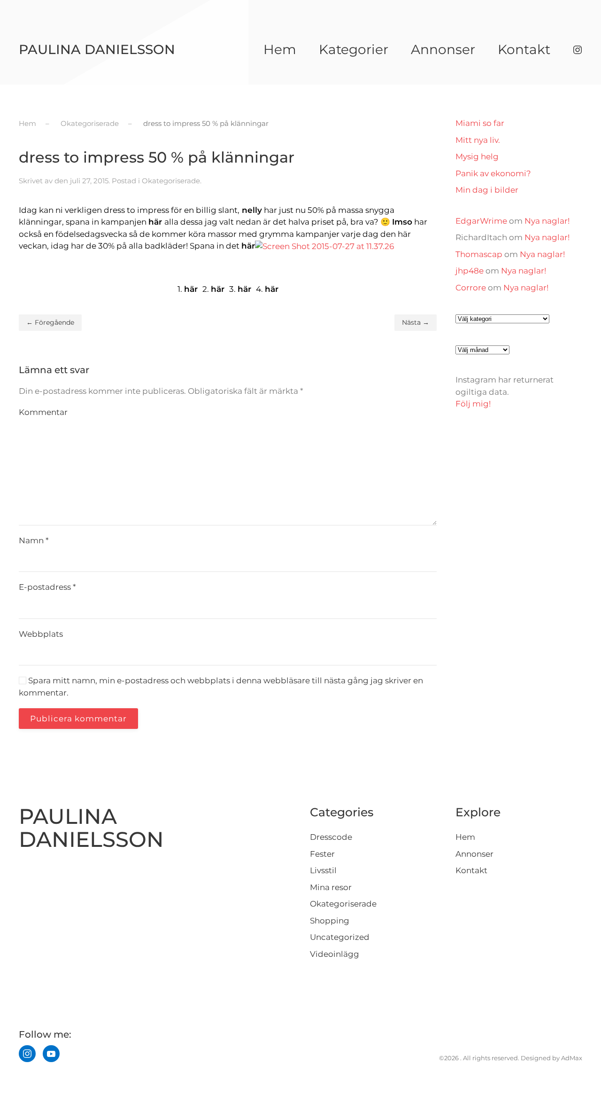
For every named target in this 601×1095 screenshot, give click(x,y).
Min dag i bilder (486, 190)
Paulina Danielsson (97, 49)
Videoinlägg (334, 954)
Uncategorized (340, 937)
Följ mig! (473, 403)
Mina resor (331, 887)
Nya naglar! (547, 221)
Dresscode (331, 837)
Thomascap (478, 254)
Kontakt (524, 49)
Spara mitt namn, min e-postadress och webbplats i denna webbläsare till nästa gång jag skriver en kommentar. (221, 686)
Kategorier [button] (353, 49)
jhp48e (469, 270)
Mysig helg (477, 156)
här (155, 222)
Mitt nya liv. (477, 140)
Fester (322, 854)
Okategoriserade (171, 180)
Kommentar (43, 412)
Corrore (470, 287)
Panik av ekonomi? (493, 173)
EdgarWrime (481, 221)
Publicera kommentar (78, 718)
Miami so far (479, 123)
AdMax (571, 1058)
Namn (34, 540)
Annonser (443, 49)
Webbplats (41, 634)
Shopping (329, 920)
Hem (279, 49)
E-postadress (47, 587)
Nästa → (415, 322)
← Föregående (50, 322)
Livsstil (323, 870)
